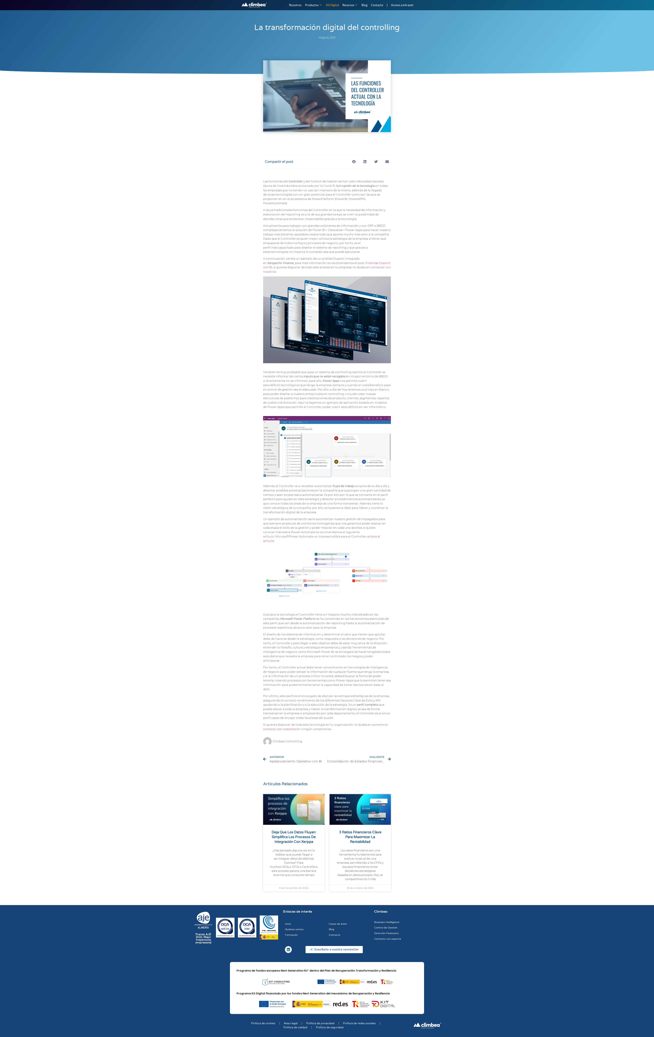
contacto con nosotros (279, 729)
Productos (312, 5)
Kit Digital (332, 5)
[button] (354, 162)
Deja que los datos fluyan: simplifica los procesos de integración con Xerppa (294, 837)
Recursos (348, 5)
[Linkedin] (288, 949)
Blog (365, 5)
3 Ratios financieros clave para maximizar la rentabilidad (360, 837)
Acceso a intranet (402, 5)
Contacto (377, 5)
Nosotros (295, 5)
